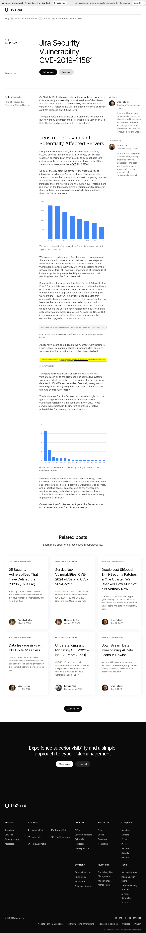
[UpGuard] (13, 10)
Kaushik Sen (122, 145)
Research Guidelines (108, 924)
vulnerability (62, 100)
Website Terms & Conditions (50, 924)
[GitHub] (130, 918)
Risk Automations (39, 844)
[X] (116, 918)
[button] (12, 18)
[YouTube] (139, 918)
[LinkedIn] (120, 918)
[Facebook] (125, 918)
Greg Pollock (123, 102)
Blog (7, 18)
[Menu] (138, 10)
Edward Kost (70, 686)
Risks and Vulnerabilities (26, 18)
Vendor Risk (37, 830)
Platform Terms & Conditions (81, 924)
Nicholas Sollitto (25, 620)
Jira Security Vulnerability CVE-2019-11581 (63, 18)
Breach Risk (60, 830)
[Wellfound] (134, 918)
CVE (73, 164)
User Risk (36, 837)
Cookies (126, 924)
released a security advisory (84, 97)
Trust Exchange (62, 837)
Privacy (137, 924)
